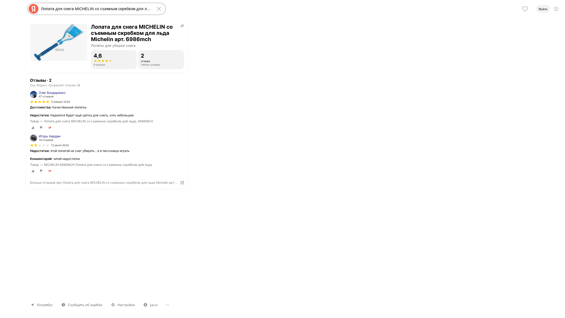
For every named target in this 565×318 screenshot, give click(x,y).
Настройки (126, 305)
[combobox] (95, 9)
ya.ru (154, 305)
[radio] (33, 127)
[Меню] (556, 8)
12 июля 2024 (60, 145)
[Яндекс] (33, 9)
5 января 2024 (60, 101)
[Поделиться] (182, 25)
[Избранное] (525, 9)
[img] (39, 102)
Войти (543, 9)
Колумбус (45, 305)
